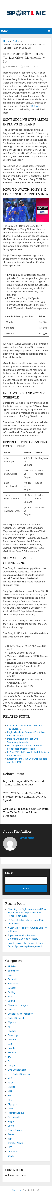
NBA (10, 1091)
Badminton (13, 970)
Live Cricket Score (17, 1069)
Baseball (12, 979)
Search (9, 873)
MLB (10, 1078)
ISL (9, 1061)
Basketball (13, 983)
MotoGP (12, 1087)
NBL (10, 1095)
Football (12, 1031)
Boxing (11, 1001)
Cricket (11, 1009)
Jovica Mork (11, 66)
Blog (10, 996)
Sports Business (16, 1130)
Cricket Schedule (16, 1018)
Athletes (12, 966)
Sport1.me (17, 1190)
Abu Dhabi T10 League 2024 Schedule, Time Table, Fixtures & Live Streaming (26, 812)
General (12, 1039)
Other (10, 1108)
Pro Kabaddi (14, 1117)
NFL (10, 1100)
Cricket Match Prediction (20, 1013)
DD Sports (35, 106)
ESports (12, 1022)
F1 (9, 1026)
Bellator (12, 988)
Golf (10, 1044)
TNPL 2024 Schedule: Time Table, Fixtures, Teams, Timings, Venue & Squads (24, 796)
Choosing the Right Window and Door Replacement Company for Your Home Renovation (27, 912)
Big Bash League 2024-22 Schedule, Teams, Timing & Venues (24, 782)
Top (10, 1138)
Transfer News (15, 1143)
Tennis (11, 1134)
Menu (4, 31)
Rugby (11, 1121)
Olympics (12, 1104)
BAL (10, 975)
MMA (10, 1082)
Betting (11, 992)
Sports (11, 1125)
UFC (10, 1147)
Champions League (18, 1005)
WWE (11, 1156)
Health (11, 1048)
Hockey (12, 1052)
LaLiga (11, 1065)
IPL (9, 1057)
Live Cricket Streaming (19, 1074)
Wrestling (12, 1151)
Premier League (16, 1113)
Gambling (13, 1035)
